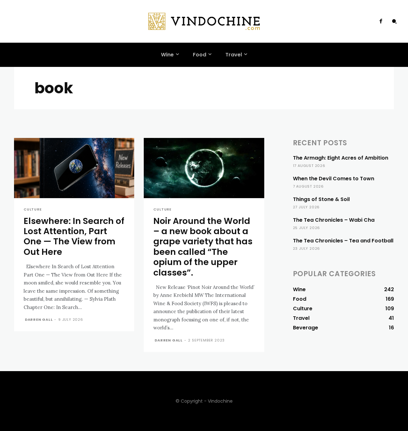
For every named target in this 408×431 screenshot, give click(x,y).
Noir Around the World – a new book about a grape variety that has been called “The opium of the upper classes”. (202, 246)
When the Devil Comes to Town (333, 178)
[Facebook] (381, 21)
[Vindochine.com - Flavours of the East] (204, 21)
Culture (33, 209)
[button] (394, 21)
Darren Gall (39, 319)
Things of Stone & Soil (321, 199)
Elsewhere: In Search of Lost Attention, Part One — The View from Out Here (74, 236)
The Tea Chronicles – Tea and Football (343, 240)
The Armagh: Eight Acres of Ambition (340, 158)
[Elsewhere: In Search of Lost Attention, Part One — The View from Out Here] (74, 168)
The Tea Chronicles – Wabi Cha (334, 220)
